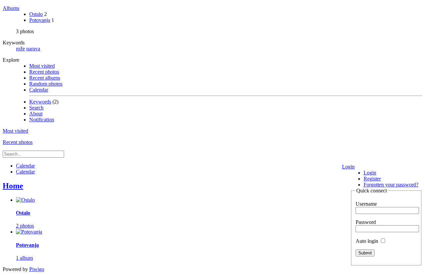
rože (20, 48)
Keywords (40, 101)
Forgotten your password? (391, 184)
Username (366, 204)
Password (366, 222)
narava (33, 48)
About (35, 113)
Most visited (42, 66)
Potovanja (39, 20)
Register (372, 178)
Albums (11, 8)
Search (36, 107)
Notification (41, 119)
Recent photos (44, 72)
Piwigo (36, 269)
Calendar (38, 90)
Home (13, 185)
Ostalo (36, 14)
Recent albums (44, 78)
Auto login (368, 241)
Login (348, 167)
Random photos (45, 84)
